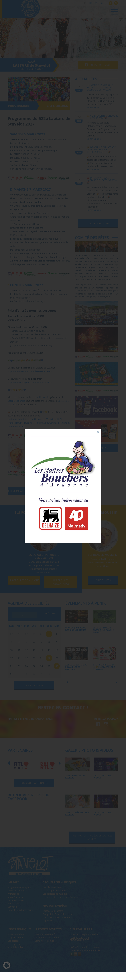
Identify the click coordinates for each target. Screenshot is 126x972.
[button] (7, 965)
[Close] (98, 432)
